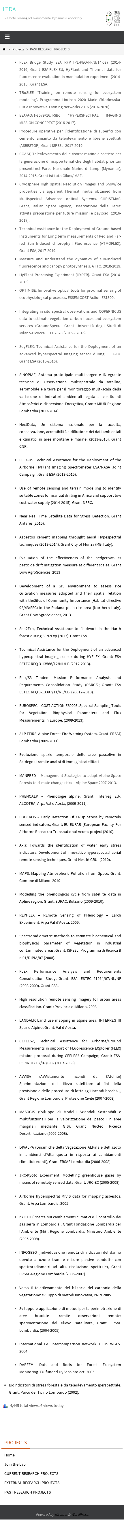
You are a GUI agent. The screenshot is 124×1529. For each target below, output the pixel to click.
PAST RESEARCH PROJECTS (27, 1492)
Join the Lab (15, 1464)
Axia (22, 845)
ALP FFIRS (27, 733)
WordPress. (80, 1514)
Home (9, 1455)
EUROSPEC (28, 705)
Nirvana (61, 1514)
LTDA (9, 9)
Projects (18, 49)
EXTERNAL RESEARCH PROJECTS (31, 1482)
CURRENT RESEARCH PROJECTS (31, 1473)
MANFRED (27, 775)
